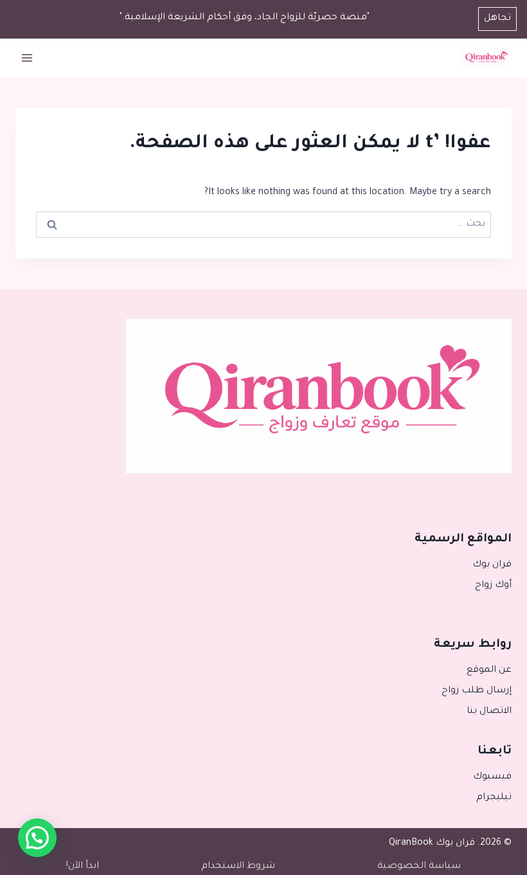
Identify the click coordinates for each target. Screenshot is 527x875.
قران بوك (492, 565)
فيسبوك (492, 777)
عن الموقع (489, 670)
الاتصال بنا (489, 712)
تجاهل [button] (497, 19)
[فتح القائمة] (27, 58)
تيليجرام (494, 798)
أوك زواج (493, 586)
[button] (37, 837)
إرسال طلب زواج (477, 691)
